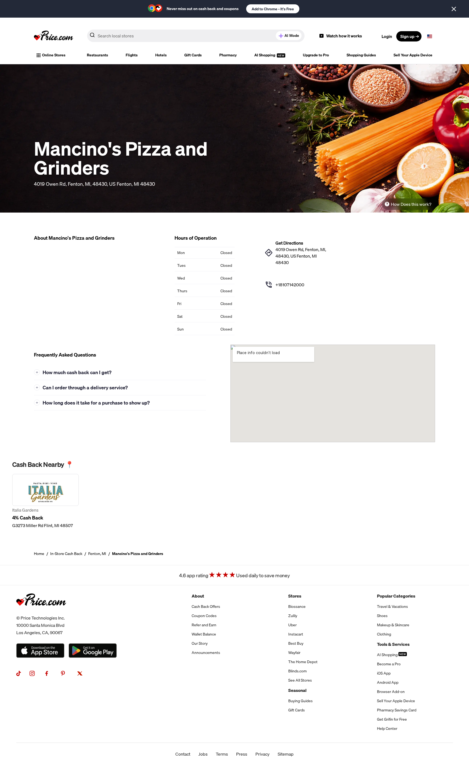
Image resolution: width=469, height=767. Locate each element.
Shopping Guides (361, 55)
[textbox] (429, 36)
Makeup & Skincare (393, 625)
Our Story (200, 643)
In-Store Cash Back (66, 553)
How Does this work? (411, 204)
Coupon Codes (204, 616)
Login (387, 36)
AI (291, 35)
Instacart (295, 634)
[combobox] (196, 35)
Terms (222, 754)
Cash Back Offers (206, 606)
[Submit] (92, 36)
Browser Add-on (391, 692)
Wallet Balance (204, 634)
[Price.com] (41, 611)
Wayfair (294, 653)
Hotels (161, 55)
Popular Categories (396, 595)
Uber (292, 625)
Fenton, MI (97, 553)
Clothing (384, 634)
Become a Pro (389, 664)
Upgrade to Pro (316, 55)
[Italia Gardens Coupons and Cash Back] (45, 501)
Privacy (262, 754)
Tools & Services (393, 644)
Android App (387, 682)
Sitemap (286, 754)
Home (39, 553)
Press (241, 754)
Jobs (203, 754)
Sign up (407, 36)
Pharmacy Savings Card (396, 710)
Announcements (206, 653)
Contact (182, 754)
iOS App (384, 673)
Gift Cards (193, 55)
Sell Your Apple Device (413, 55)
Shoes (382, 616)
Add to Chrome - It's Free (273, 9)
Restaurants (97, 55)
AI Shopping (265, 55)
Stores (294, 595)
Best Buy (295, 643)
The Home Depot (303, 662)
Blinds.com (297, 671)
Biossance (297, 606)
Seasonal (297, 690)
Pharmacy (228, 55)
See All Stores (300, 680)
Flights (132, 55)
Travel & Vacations (392, 606)
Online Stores (53, 55)
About (198, 595)
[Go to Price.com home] (53, 36)
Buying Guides (300, 701)
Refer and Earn (204, 625)
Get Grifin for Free (392, 719)
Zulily (292, 616)
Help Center (387, 728)
